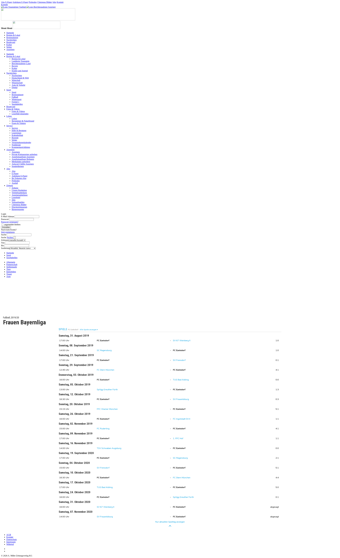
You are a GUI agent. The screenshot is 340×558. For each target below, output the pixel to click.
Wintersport (16, 99)
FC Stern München (105, 369)
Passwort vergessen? (9, 222)
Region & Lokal (13, 35)
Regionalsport (12, 37)
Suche (3, 235)
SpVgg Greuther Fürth (107, 389)
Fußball (15, 97)
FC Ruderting (103, 428)
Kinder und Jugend (20, 71)
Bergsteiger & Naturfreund (23, 121)
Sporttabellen (17, 104)
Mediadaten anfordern (21, 161)
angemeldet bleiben (12, 224)
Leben (9, 116)
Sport (8, 90)
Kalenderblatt (17, 135)
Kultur (9, 45)
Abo (3, 2)
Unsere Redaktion (19, 190)
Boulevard (10, 42)
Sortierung (5, 248)
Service (9, 126)
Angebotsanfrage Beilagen (23, 159)
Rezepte (15, 138)
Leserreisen (16, 133)
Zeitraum (5, 240)
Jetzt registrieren (8, 232)
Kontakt (60, 2)
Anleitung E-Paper (20, 2)
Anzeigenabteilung (19, 195)
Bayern (15, 66)
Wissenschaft (17, 83)
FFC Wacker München (107, 409)
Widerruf (10, 544)
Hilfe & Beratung (19, 130)
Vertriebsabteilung (19, 193)
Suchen (10, 237)
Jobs (54, 2)
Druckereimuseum (19, 207)
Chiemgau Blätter (44, 2)
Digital (14, 87)
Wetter (9, 47)
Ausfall (15, 183)
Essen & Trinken (19, 123)
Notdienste (16, 145)
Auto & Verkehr (18, 85)
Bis (2, 245)
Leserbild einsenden (20, 114)
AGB (8, 535)
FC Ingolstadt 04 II (181, 418)
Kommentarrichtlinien (21, 147)
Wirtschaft (16, 80)
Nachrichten (11, 40)
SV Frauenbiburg (181, 399)
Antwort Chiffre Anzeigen (23, 164)
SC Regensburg (104, 350)
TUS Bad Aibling (181, 379)
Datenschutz (11, 539)
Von (3, 243)
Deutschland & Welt (20, 78)
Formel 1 (15, 102)
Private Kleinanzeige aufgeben (24, 154)
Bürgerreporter (18, 209)
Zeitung (9, 185)
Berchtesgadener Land (21, 63)
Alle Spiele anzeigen (88, 330)
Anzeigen (10, 49)
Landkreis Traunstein (20, 61)
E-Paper (8, 2)
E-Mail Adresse (7, 216)
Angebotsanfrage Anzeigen (23, 157)
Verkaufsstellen (18, 202)
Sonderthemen (18, 166)
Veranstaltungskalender (21, 142)
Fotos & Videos (13, 109)
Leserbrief (16, 197)
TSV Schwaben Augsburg (109, 448)
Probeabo (33, 2)
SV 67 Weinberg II (181, 340)
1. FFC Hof (178, 438)
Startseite (10, 33)
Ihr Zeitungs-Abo (19, 178)
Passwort (5, 219)
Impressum (11, 542)
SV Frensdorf (179, 360)
